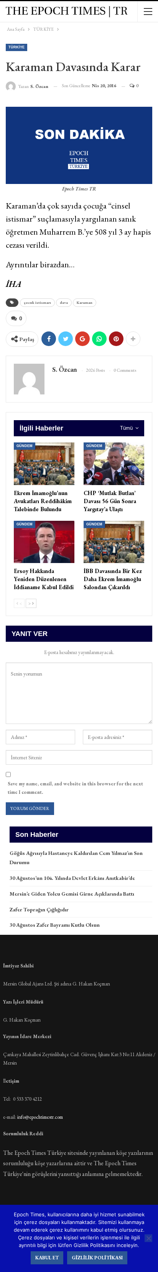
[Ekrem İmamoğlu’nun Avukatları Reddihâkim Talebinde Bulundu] (44, 463)
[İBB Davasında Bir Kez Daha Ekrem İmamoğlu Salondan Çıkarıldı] (114, 542)
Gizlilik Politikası (97, 1257)
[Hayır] (148, 1238)
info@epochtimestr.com (40, 1117)
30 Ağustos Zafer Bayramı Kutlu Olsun (55, 924)
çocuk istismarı (37, 302)
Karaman (84, 302)
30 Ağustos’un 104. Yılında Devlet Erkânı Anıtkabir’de (72, 877)
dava (64, 302)
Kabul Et (47, 1257)
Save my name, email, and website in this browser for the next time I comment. (75, 787)
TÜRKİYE (16, 47)
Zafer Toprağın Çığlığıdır (39, 909)
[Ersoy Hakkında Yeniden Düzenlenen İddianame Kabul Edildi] (44, 542)
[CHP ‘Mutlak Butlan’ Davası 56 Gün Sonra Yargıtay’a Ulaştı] (114, 463)
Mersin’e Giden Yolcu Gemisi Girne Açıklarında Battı (72, 893)
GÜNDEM (24, 446)
